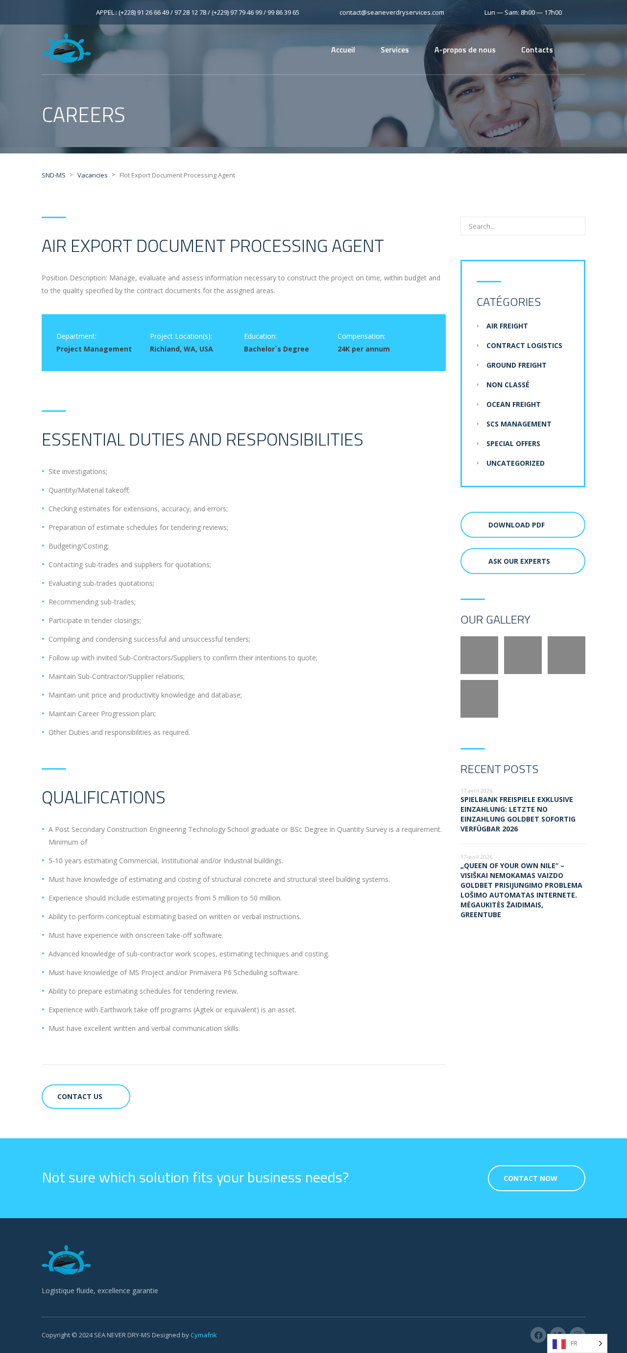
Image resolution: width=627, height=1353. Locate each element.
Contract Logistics (524, 345)
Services (395, 49)
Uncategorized (515, 463)
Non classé (508, 384)
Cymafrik (204, 1334)
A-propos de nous (465, 49)
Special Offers (513, 443)
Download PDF (516, 524)
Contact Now (530, 1178)
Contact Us (79, 1096)
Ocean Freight (513, 404)
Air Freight (507, 325)
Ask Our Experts (519, 561)
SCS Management (519, 423)
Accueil (343, 49)
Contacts (537, 49)
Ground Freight (516, 365)
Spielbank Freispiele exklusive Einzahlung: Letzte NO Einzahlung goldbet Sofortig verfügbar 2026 (518, 814)
